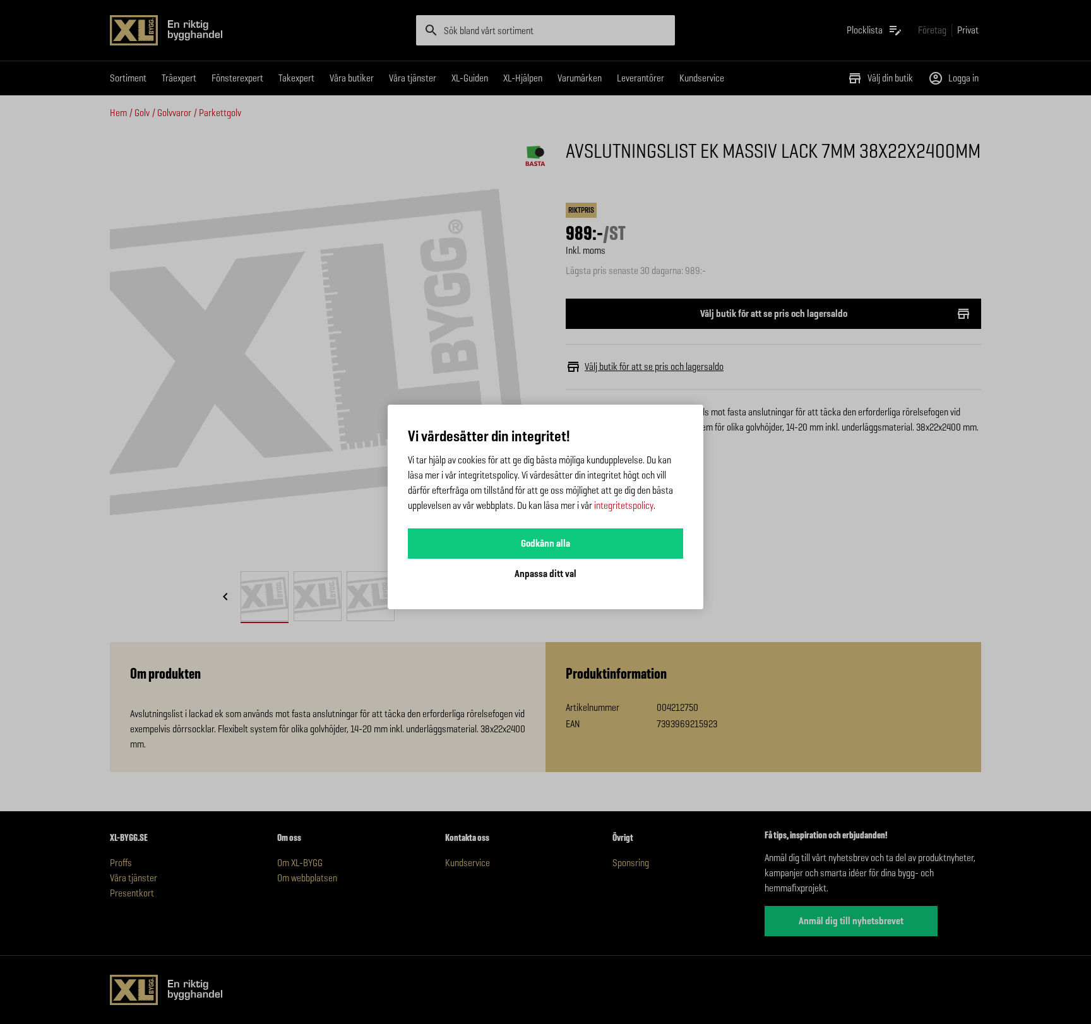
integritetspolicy (623, 505)
